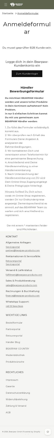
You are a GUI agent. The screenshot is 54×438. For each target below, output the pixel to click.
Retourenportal (13, 261)
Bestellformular (14, 322)
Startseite (7, 13)
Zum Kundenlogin (27, 73)
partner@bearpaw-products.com (23, 250)
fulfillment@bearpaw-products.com (24, 275)
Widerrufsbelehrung (17, 399)
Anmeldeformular (27, 13)
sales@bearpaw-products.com (21, 285)
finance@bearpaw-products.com (23, 295)
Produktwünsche (15, 362)
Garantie (10, 386)
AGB (8, 412)
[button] (6, 4)
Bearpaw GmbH (15, 432)
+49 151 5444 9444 (14, 306)
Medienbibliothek (15, 355)
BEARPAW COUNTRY (17, 348)
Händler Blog (13, 342)
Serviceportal (13, 247)
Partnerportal (13, 329)
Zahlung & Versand (16, 406)
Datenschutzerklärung (18, 393)
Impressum (12, 380)
